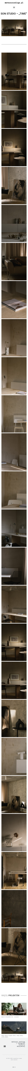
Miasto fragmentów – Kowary (10, 1017)
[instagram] (14, 1067)
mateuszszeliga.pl (14, 2)
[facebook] (13, 1067)
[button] (14, 7)
